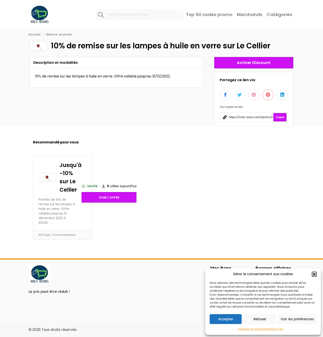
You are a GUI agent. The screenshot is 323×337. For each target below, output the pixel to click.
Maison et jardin (59, 34)
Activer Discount (253, 62)
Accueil (35, 34)
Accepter (225, 319)
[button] (314, 274)
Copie (280, 117)
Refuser (260, 319)
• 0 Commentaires (63, 235)
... (50, 222)
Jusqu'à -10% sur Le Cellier (71, 177)
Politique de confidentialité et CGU (260, 329)
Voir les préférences (297, 319)
